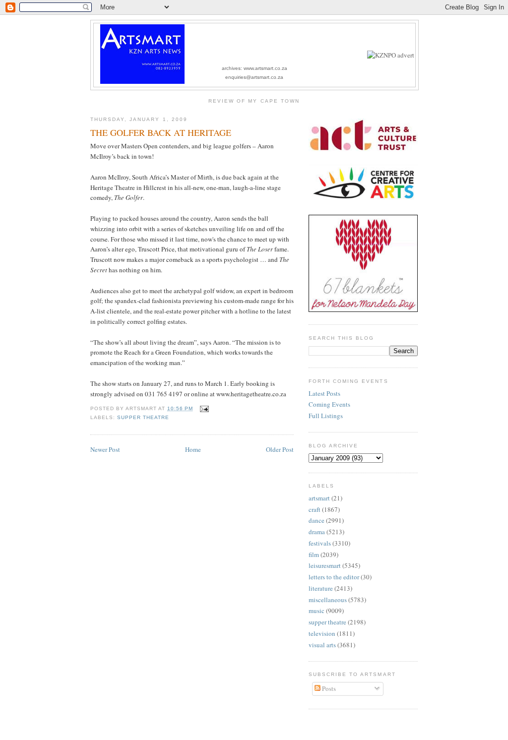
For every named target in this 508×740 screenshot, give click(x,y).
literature (321, 588)
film (314, 554)
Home (193, 449)
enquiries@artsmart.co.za (254, 77)
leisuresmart (325, 565)
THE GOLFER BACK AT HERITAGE (160, 132)
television (322, 633)
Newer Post (105, 449)
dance (316, 520)
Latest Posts (324, 393)
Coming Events (329, 404)
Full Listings (326, 415)
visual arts (322, 644)
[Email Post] (202, 408)
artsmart (319, 497)
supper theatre (143, 417)
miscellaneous (328, 599)
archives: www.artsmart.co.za (254, 68)
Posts (328, 688)
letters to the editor (334, 576)
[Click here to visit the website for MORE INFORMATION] (390, 55)
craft (314, 509)
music (316, 610)
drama (317, 531)
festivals (320, 543)
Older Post (280, 449)
